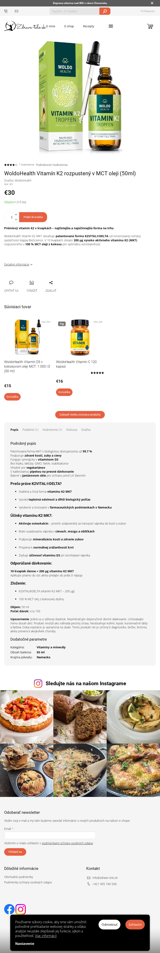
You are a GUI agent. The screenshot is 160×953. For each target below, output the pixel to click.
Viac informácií (46, 935)
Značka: (17, 180)
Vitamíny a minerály (51, 647)
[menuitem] (50, 26)
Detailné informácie (16, 264)
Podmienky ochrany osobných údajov (28, 882)
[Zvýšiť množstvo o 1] (16, 214)
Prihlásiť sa (15, 851)
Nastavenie (24, 943)
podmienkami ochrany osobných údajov (67, 843)
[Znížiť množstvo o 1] (16, 219)
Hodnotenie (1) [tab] (52, 430)
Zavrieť (35, 278)
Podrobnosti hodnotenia (52, 165)
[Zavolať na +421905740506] (9, 11)
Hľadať (104, 11)
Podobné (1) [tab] (30, 430)
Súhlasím (135, 924)
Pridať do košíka (33, 217)
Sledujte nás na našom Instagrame (86, 683)
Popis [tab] (14, 430)
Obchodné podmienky (18, 877)
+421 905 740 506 (104, 884)
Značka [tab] (85, 430)
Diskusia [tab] (71, 430)
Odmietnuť (109, 924)
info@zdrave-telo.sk (105, 878)
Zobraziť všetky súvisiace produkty (80, 414)
